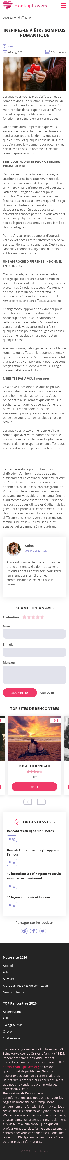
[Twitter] (42, 931)
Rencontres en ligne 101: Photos (30, 831)
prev (27, 802)
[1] (24, 617)
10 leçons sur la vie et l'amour (28, 897)
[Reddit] (24, 931)
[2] (29, 617)
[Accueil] (25, 5)
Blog (10, 46)
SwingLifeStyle (12, 1025)
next (41, 802)
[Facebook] (33, 931)
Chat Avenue (11, 1038)
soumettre (20, 693)
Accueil (8, 966)
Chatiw (7, 1032)
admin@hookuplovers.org (21, 1067)
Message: (9, 663)
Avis (5, 972)
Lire (34, 777)
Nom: (7, 626)
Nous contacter (13, 992)
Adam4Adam (12, 1012)
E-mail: (8, 644)
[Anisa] (14, 549)
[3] (33, 617)
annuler (47, 693)
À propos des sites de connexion (25, 985)
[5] (42, 617)
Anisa (29, 545)
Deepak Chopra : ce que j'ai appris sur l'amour (34, 852)
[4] (38, 617)
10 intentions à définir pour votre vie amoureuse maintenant (34, 876)
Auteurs (8, 979)
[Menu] (63, 5)
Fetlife (7, 1018)
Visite (34, 787)
